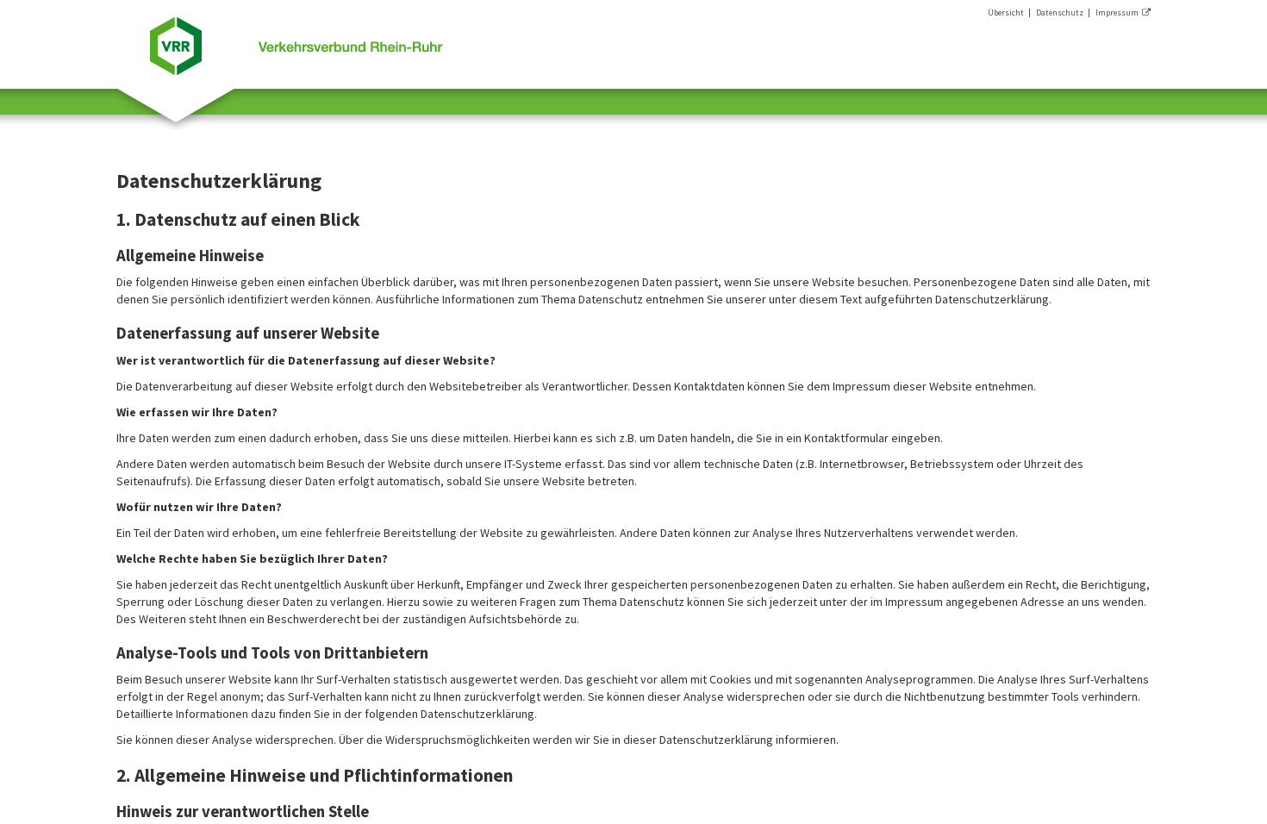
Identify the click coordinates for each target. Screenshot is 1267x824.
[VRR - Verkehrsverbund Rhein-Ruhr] (296, 43)
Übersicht (1006, 12)
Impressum (1118, 12)
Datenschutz (1059, 12)
